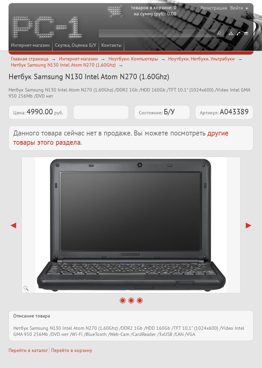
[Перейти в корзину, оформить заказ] (117, 12)
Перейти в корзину (71, 350)
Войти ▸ (239, 8)
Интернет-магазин (30, 45)
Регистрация (214, 8)
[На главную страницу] (48, 28)
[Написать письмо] (246, 33)
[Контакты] (238, 33)
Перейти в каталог (28, 350)
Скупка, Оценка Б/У (75, 45)
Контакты (111, 45)
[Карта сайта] (231, 33)
